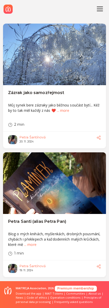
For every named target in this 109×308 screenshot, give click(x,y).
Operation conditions (65, 297)
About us (94, 293)
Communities (75, 293)
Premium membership (75, 288)
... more (63, 110)
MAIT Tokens (54, 293)
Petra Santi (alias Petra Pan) (37, 221)
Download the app (29, 293)
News (19, 297)
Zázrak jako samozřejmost (36, 92)
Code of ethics (37, 297)
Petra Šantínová (33, 137)
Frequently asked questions (73, 302)
